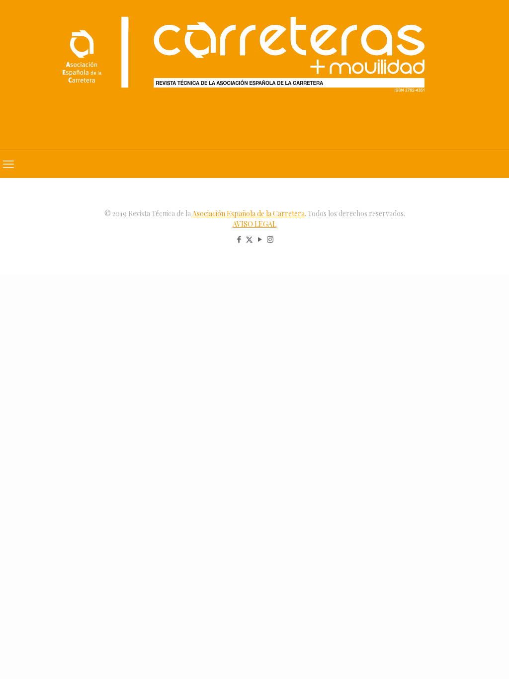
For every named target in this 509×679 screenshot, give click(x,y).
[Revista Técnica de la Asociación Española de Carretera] (254, 74)
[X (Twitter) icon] (249, 239)
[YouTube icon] (259, 239)
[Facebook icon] (239, 239)
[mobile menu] (8, 163)
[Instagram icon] (270, 239)
